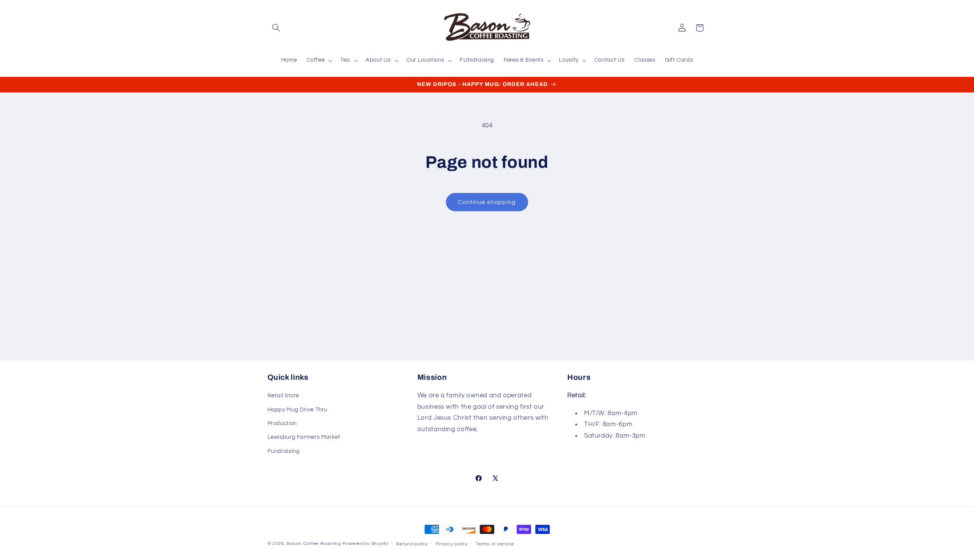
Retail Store (283, 395)
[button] (276, 28)
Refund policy (412, 544)
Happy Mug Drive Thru (297, 410)
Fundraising (283, 451)
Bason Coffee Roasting (314, 544)
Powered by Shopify (365, 544)
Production (282, 423)
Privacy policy (452, 544)
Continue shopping (487, 202)
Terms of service (495, 544)
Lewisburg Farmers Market (304, 437)
